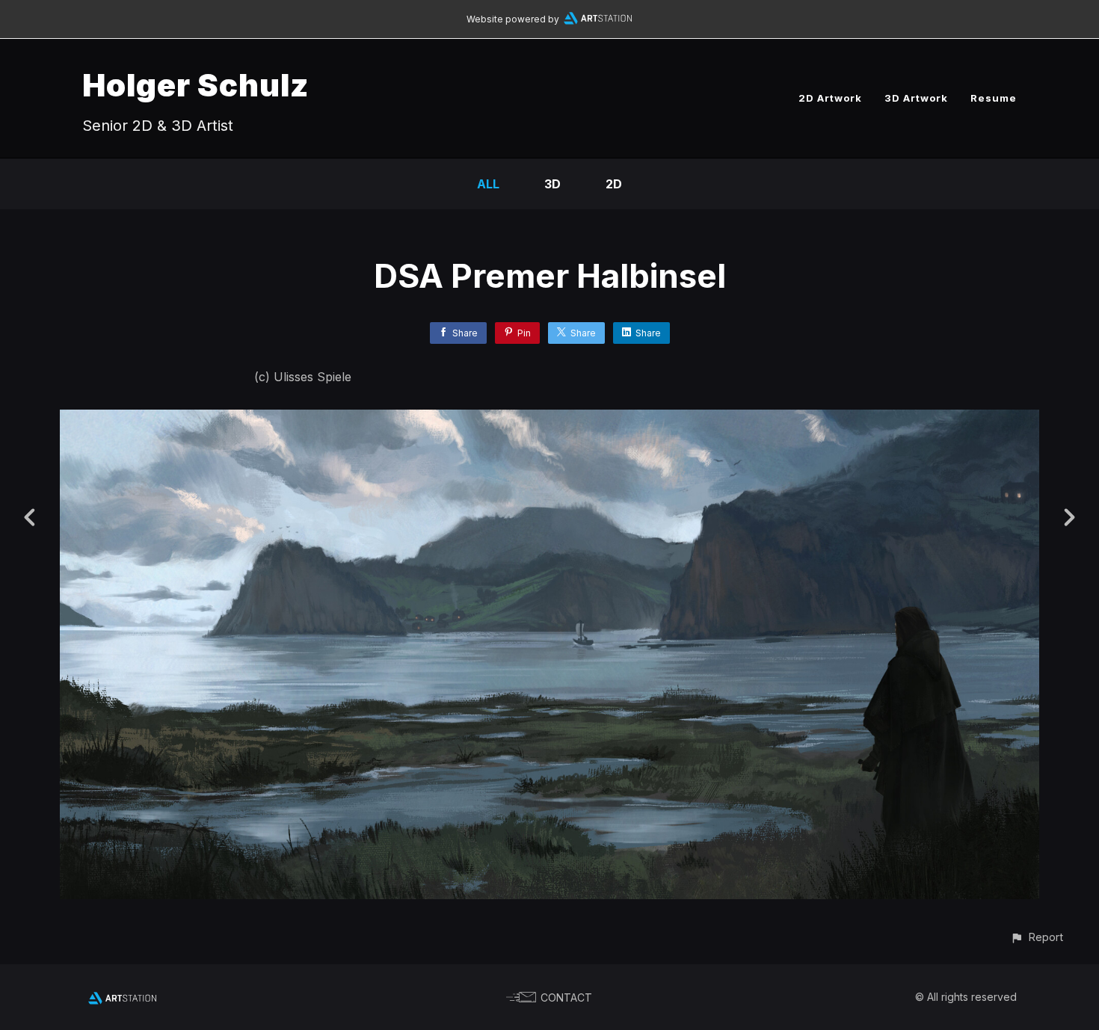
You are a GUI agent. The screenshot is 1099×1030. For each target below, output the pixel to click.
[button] (1036, 937)
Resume (993, 98)
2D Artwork (830, 98)
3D (552, 183)
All (488, 183)
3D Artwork (916, 98)
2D (614, 183)
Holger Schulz (195, 85)
